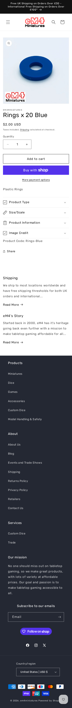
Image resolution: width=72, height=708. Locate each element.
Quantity (8, 136)
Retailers (14, 499)
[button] (8, 22)
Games (13, 392)
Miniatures (15, 374)
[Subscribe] (59, 617)
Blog (11, 453)
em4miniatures (29, 700)
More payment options (36, 179)
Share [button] (11, 251)
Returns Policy (18, 481)
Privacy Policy (18, 490)
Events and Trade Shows (25, 462)
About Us (14, 444)
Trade (12, 542)
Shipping (24, 130)
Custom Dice (17, 410)
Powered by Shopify (50, 700)
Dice (11, 383)
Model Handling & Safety (25, 419)
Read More (11, 305)
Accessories (16, 401)
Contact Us (15, 508)
